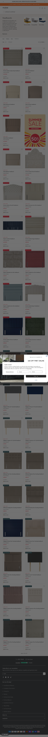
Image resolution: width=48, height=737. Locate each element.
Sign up (36, 376)
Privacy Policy (29, 368)
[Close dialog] (46, 356)
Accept (20, 371)
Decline (33, 371)
